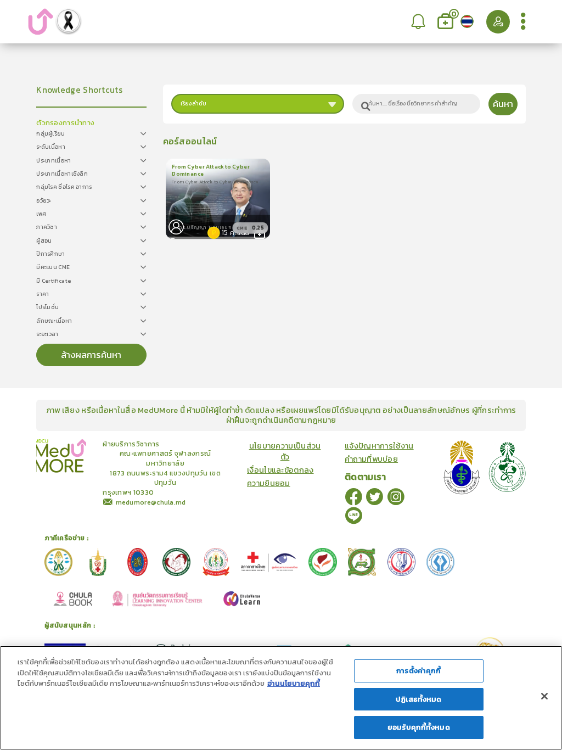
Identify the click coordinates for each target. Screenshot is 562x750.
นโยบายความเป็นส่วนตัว (285, 451)
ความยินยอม (268, 483)
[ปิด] (544, 696)
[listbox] (418, 21)
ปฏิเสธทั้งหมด (418, 699)
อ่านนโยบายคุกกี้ (293, 683)
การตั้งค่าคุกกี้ (418, 670)
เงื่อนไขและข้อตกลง (280, 469)
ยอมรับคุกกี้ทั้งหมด (418, 727)
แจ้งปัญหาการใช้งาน (379, 445)
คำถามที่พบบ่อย (371, 459)
